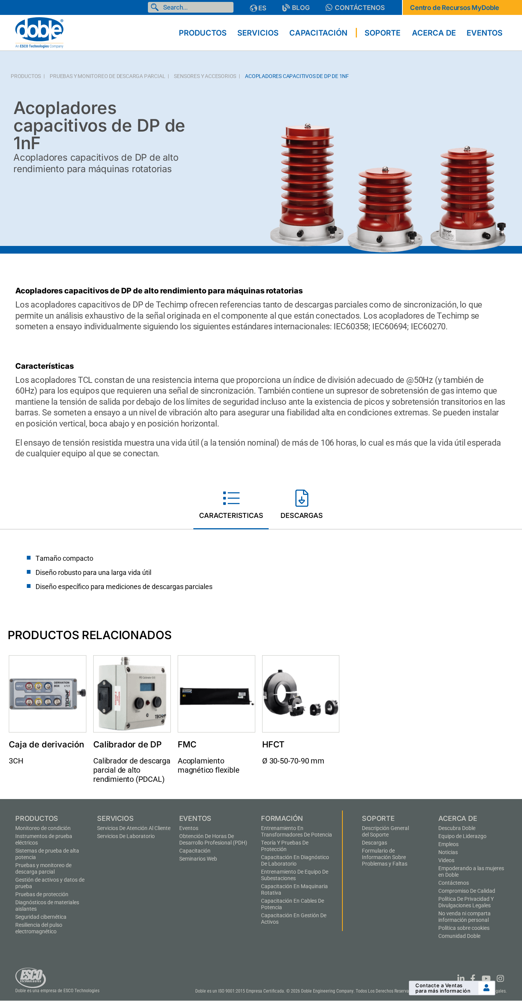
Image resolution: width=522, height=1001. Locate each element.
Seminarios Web (198, 859)
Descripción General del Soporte (385, 831)
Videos (446, 860)
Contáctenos (453, 883)
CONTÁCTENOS (360, 7)
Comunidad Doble (459, 936)
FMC (187, 744)
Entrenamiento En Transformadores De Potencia (296, 831)
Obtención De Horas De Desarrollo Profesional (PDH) (213, 839)
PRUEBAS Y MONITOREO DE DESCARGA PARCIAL (107, 76)
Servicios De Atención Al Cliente (133, 828)
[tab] (231, 506)
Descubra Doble (456, 828)
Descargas (374, 843)
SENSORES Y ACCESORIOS (205, 76)
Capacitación (195, 851)
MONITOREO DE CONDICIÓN (43, 828)
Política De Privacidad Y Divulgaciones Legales (466, 902)
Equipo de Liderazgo (462, 836)
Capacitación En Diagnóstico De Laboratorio (295, 860)
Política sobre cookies (464, 928)
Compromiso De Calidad (466, 891)
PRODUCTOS (26, 76)
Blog (301, 7)
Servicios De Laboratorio (126, 836)
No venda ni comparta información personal (464, 916)
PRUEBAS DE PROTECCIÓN (41, 894)
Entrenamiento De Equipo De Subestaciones (294, 875)
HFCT (273, 744)
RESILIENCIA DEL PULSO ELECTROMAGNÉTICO (38, 928)
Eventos (188, 828)
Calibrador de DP (127, 744)
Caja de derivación (46, 744)
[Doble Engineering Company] (39, 32)
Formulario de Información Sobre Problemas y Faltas (384, 857)
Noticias (448, 852)
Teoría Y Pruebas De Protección (284, 846)
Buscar (156, 7)
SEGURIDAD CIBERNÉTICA (40, 917)
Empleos (448, 844)
